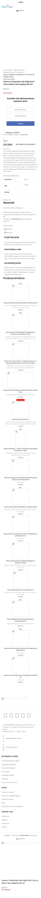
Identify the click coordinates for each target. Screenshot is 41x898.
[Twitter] (17, 715)
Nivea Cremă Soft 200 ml (20, 419)
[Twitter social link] (12, 140)
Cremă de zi (20, 72)
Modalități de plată (8, 775)
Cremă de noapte (30, 305)
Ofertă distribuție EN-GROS (10, 761)
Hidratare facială (9, 72)
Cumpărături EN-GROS (9, 764)
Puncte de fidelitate (8, 768)
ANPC (3, 803)
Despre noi (5, 816)
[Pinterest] (23, 715)
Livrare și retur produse (9, 782)
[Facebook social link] (9, 140)
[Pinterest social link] (14, 140)
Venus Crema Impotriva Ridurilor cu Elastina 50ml (20, 507)
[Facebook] (5, 715)
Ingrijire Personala (18, 305)
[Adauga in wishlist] (4, 895)
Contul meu (5, 823)
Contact (4, 827)
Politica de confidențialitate (11, 796)
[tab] (7, 144)
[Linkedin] (28, 715)
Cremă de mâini (29, 365)
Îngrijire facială (19, 70)
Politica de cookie (7, 799)
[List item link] (20, 738)
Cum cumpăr (6, 772)
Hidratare (10, 365)
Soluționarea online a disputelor (12, 806)
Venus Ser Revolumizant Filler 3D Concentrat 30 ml (21, 303)
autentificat (16, 219)
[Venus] (4, 138)
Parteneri (5, 779)
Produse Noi (9, 305)
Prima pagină (7, 70)
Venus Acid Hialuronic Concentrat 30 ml (20, 590)
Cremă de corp (18, 365)
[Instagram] (11, 715)
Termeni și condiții (8, 792)
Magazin (4, 820)
